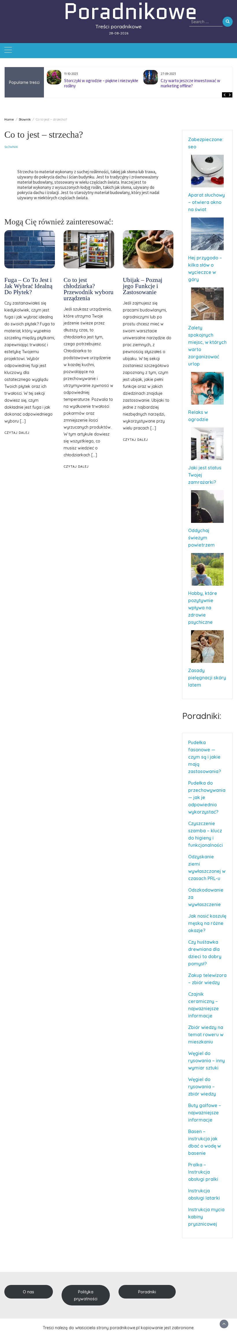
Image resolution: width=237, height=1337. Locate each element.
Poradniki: (201, 715)
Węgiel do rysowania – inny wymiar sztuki (206, 1060)
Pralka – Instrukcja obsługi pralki (203, 1172)
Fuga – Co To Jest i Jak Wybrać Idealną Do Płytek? (28, 286)
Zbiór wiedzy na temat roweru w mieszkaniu (205, 1034)
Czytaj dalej (16, 433)
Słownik (11, 147)
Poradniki (147, 1291)
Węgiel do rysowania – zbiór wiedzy (202, 1086)
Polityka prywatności (85, 1295)
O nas (28, 1291)
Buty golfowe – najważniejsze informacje (204, 1112)
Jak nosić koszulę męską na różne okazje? (207, 923)
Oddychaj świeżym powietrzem (201, 538)
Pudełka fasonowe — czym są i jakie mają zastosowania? (204, 757)
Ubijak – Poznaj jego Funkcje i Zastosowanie (142, 286)
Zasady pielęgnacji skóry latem (207, 677)
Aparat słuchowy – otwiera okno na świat (206, 202)
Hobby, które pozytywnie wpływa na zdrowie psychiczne (202, 607)
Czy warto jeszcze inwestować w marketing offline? (190, 83)
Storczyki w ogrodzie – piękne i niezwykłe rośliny (101, 83)
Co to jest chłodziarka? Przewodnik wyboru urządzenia (89, 289)
